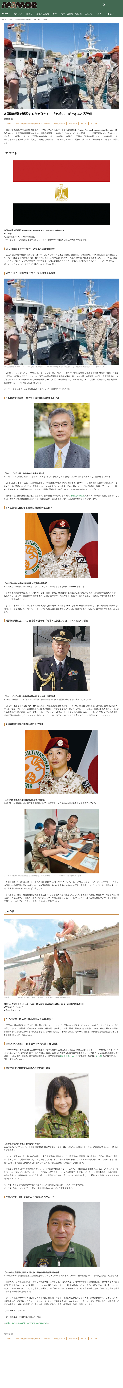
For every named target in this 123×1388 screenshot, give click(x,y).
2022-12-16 (8, 119)
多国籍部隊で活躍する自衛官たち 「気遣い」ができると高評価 (48, 114)
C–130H (99, 1056)
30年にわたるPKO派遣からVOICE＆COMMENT (26, 1323)
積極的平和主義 (78, 496)
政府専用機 (65, 1056)
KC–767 (75, 1056)
